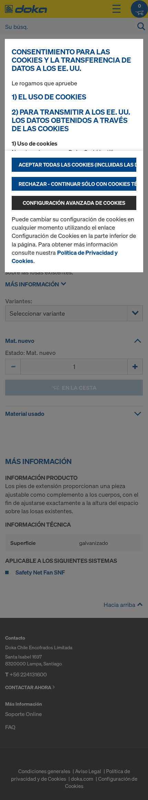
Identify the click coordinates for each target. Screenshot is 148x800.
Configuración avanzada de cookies (74, 202)
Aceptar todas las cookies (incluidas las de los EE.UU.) (77, 164)
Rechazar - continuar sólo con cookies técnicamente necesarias (77, 183)
